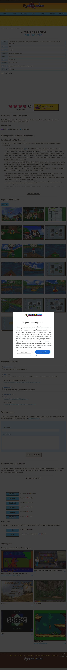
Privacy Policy (37, 347)
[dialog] (33, 335)
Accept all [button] (43, 352)
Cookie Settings (28, 347)
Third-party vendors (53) (31, 336)
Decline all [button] (24, 352)
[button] (33, 356)
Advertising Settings (26, 345)
